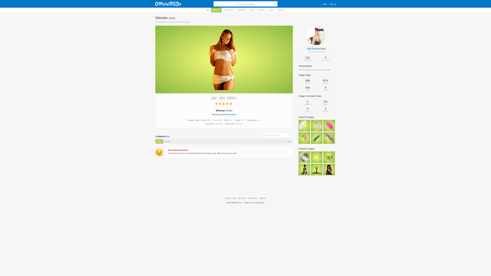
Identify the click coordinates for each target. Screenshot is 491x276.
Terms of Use (242, 198)
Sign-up (333, 4)
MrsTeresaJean (229, 114)
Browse (216, 10)
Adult (197, 120)
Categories (229, 10)
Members (241, 10)
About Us (228, 198)
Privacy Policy (252, 198)
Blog (252, 10)
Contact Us (262, 198)
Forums (261, 10)
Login (324, 4)
